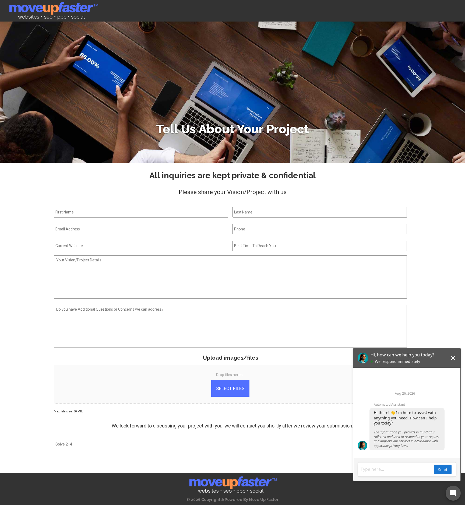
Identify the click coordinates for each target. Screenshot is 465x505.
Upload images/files (230, 358)
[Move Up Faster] (53, 10)
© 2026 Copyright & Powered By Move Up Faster (232, 499)
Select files (230, 388)
